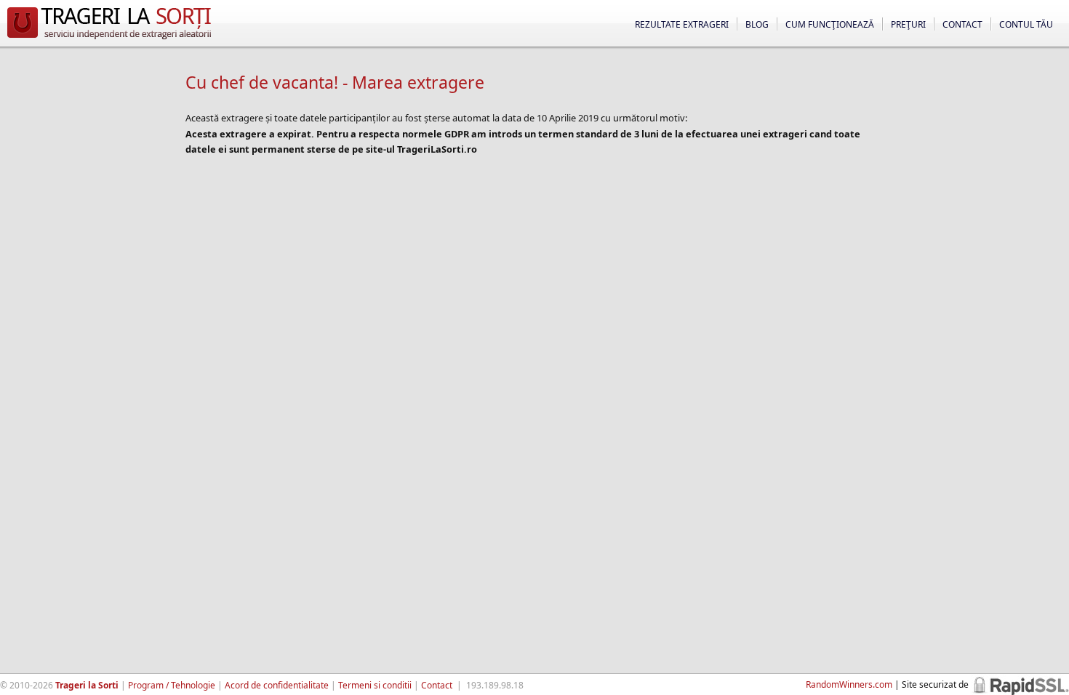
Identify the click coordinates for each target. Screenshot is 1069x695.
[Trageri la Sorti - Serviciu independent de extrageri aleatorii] (109, 39)
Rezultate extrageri (682, 24)
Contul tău (1026, 24)
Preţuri (908, 24)
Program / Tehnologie (171, 685)
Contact (962, 24)
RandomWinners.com (849, 684)
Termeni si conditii (375, 685)
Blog (757, 24)
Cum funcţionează (829, 24)
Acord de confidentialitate (277, 685)
